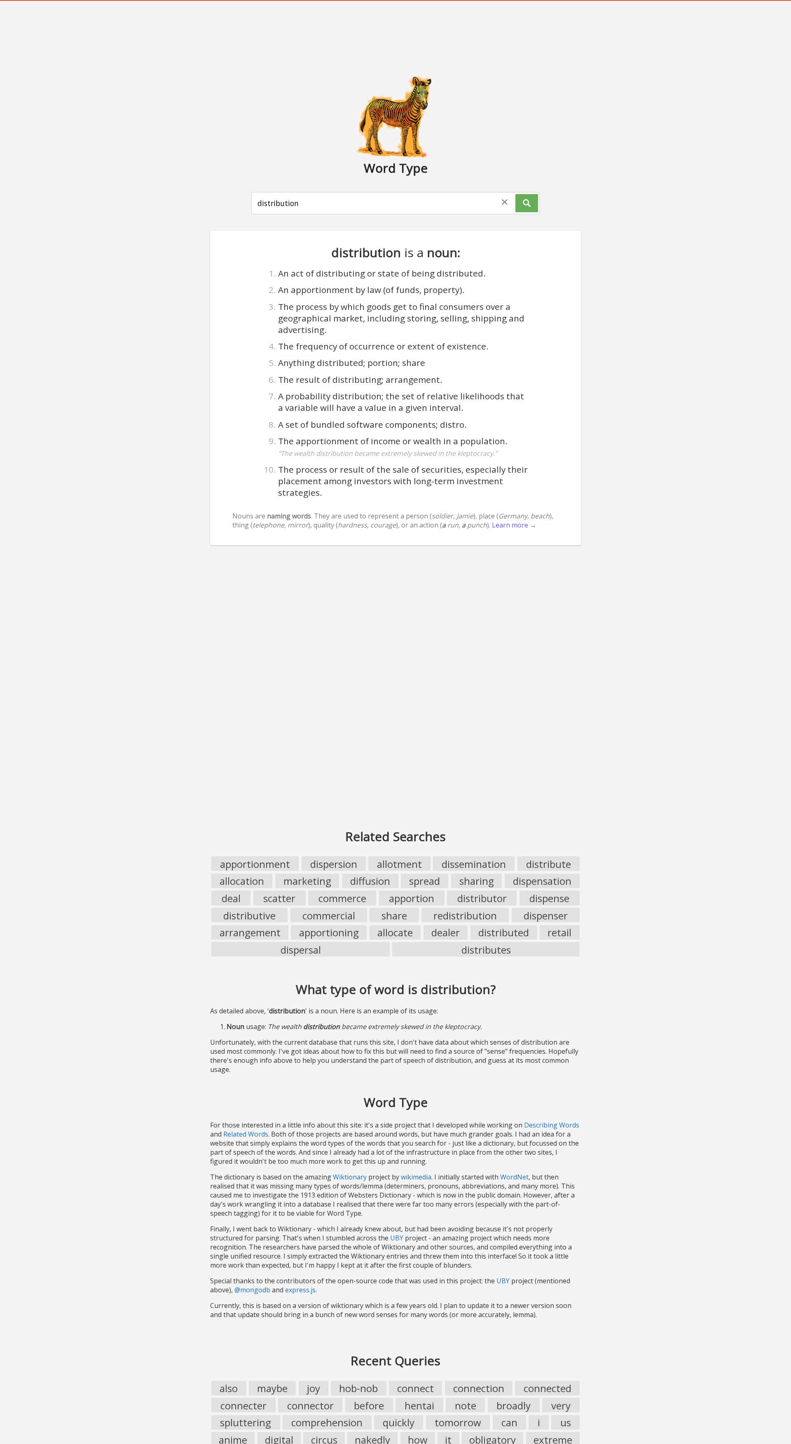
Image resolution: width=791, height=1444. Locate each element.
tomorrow (458, 1422)
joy (313, 1388)
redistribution (465, 915)
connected (547, 1388)
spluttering (245, 1422)
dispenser (546, 915)
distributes (486, 949)
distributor (482, 898)
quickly (398, 1422)
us (565, 1422)
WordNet (514, 1176)
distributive (249, 915)
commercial (328, 915)
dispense (549, 898)
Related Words (245, 1134)
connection (478, 1388)
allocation (242, 881)
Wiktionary (350, 1176)
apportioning (329, 932)
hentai (419, 1405)
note (465, 1405)
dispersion (333, 864)
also (229, 1388)
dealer (445, 932)
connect (415, 1388)
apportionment (255, 864)
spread (424, 881)
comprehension (327, 1422)
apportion (411, 898)
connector (310, 1405)
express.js (300, 1289)
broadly (513, 1405)
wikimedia (416, 1176)
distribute (548, 864)
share (394, 915)
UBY (396, 1237)
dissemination (474, 864)
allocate (395, 932)
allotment (399, 864)
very (561, 1405)
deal (231, 898)
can (509, 1422)
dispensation (542, 881)
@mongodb (252, 1289)
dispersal (301, 949)
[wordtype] (395, 116)
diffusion (370, 881)
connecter (243, 1405)
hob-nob (358, 1388)
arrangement (250, 932)
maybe (272, 1388)
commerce (342, 898)
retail (559, 932)
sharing (476, 881)
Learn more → (514, 525)
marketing (307, 881)
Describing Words (551, 1125)
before (369, 1405)
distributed (503, 932)
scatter (279, 898)
